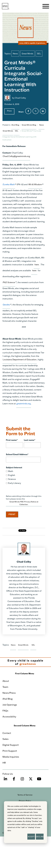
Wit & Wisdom (35, 184)
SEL (39, 53)
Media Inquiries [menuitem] (10, 756)
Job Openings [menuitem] (9, 704)
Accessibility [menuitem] (9, 716)
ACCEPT (31, 836)
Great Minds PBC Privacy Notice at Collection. (23, 503)
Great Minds (27, 53)
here (37, 264)
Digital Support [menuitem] (10, 744)
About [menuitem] (5, 680)
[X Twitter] (31, 780)
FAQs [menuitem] (5, 710)
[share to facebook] (28, 111)
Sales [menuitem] (5, 738)
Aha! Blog (15, 125)
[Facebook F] (14, 780)
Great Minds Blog (29, 125)
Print (9, 110)
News (15, 53)
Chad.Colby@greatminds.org (16, 156)
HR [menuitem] (4, 762)
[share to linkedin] (43, 111)
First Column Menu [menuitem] (24, 673)
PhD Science (9, 282)
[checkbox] (23, 477)
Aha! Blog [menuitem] (7, 698)
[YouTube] (39, 780)
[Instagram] (22, 780)
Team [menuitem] (5, 686)
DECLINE (40, 836)
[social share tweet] (35, 111)
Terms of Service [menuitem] (24, 795)
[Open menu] (45, 6)
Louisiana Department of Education (20, 359)
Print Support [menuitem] (9, 750)
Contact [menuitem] (6, 732)
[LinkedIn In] (5, 780)
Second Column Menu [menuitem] (24, 725)
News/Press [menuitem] (9, 692)
